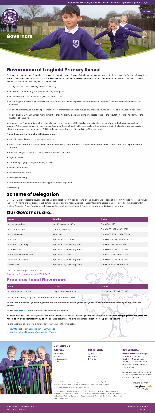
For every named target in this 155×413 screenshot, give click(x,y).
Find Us (92, 359)
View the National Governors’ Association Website (33, 332)
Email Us (93, 356)
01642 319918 (103, 2)
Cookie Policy (11, 409)
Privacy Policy (21, 409)
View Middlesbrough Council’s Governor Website (32, 329)
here (133, 199)
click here (115, 318)
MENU (148, 11)
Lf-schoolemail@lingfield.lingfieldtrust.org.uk (129, 2)
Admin (142, 409)
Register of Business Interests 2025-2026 (28, 274)
